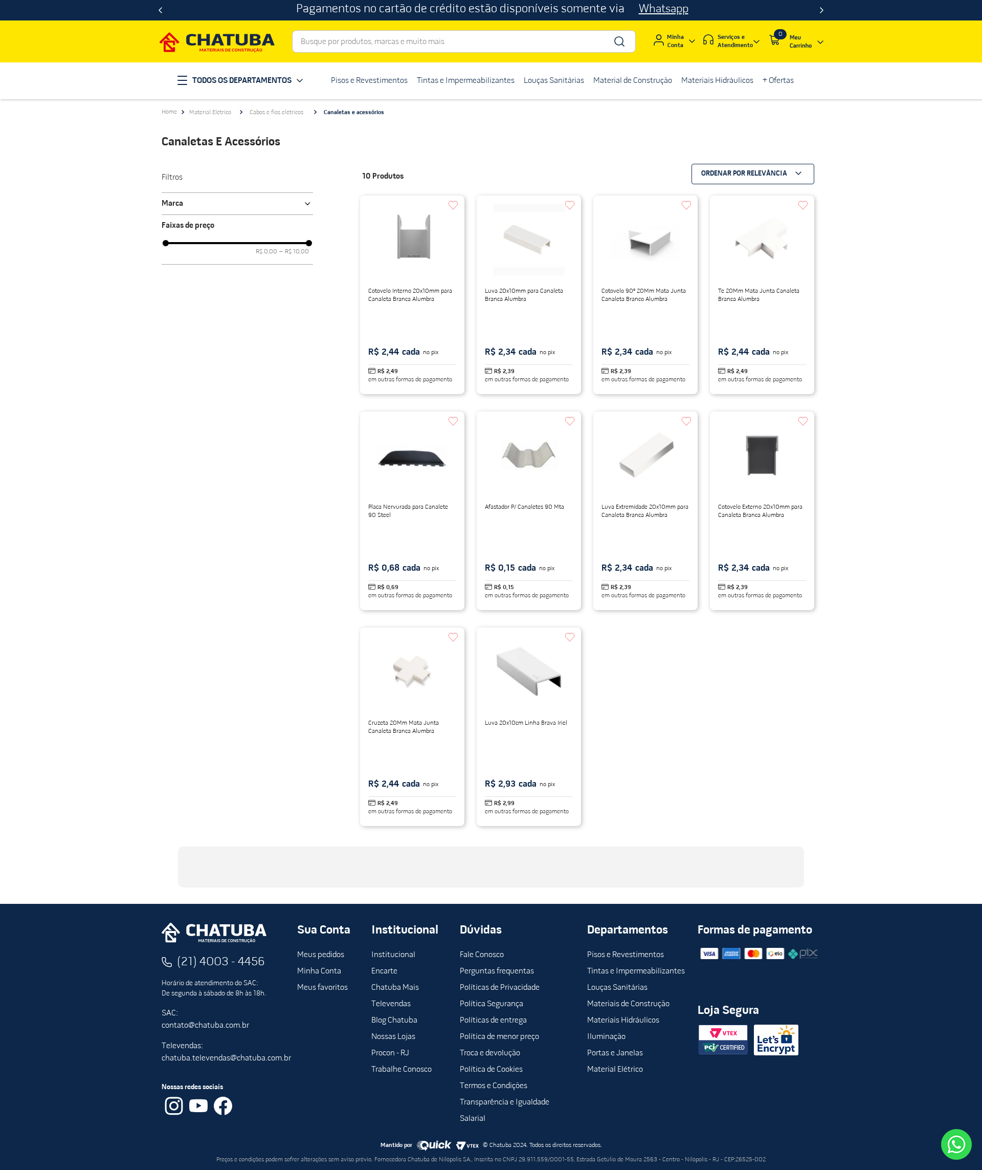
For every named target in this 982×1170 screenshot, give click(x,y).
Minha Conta (319, 971)
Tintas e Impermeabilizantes (636, 971)
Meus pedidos (320, 955)
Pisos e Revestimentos (625, 955)
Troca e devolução (490, 1053)
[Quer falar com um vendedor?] (956, 1144)
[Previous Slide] (160, 10)
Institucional (393, 955)
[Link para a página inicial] (169, 112)
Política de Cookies (491, 1070)
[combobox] (464, 41)
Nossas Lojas (393, 1037)
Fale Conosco (482, 955)
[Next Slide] (822, 10)
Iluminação (606, 1037)
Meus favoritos (322, 988)
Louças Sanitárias (617, 988)
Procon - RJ (390, 1053)
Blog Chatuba (394, 1020)
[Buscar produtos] (618, 41)
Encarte (384, 971)
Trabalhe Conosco (401, 1070)
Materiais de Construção (628, 1004)
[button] (237, 203)
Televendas (391, 1004)
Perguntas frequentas (497, 971)
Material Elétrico (210, 113)
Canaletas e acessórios (354, 113)
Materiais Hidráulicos (623, 1020)
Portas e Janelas (615, 1053)
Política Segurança (491, 1004)
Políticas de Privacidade (500, 988)
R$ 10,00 (294, 252)
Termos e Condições (493, 1086)
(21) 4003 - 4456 (221, 962)
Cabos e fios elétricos (276, 113)
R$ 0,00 (266, 252)
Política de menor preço (499, 1037)
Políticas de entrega (493, 1020)
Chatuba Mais (395, 988)
